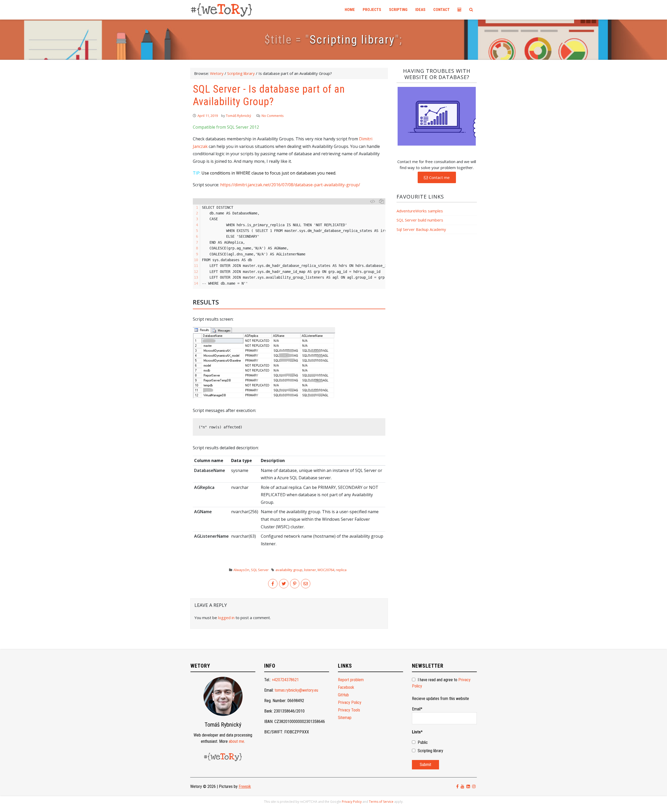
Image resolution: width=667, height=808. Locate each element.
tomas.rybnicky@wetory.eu (296, 690)
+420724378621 (285, 679)
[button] (437, 177)
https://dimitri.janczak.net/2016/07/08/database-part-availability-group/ (290, 185)
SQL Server (260, 569)
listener (310, 569)
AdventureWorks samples (420, 210)
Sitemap (344, 717)
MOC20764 (326, 569)
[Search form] (471, 10)
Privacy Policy (349, 702)
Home (350, 9)
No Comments (273, 115)
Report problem (351, 679)
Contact (441, 9)
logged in (226, 617)
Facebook (346, 687)
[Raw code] (372, 201)
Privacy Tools (349, 710)
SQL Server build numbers (420, 220)
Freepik (245, 786)
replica (341, 569)
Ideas (420, 9)
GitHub (343, 694)
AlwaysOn (241, 569)
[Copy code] (381, 201)
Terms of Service (381, 801)
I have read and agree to (441, 683)
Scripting (398, 9)
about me (236, 741)
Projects (372, 9)
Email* (417, 709)
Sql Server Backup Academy (421, 229)
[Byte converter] (459, 10)
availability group (288, 569)
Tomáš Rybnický (238, 115)
